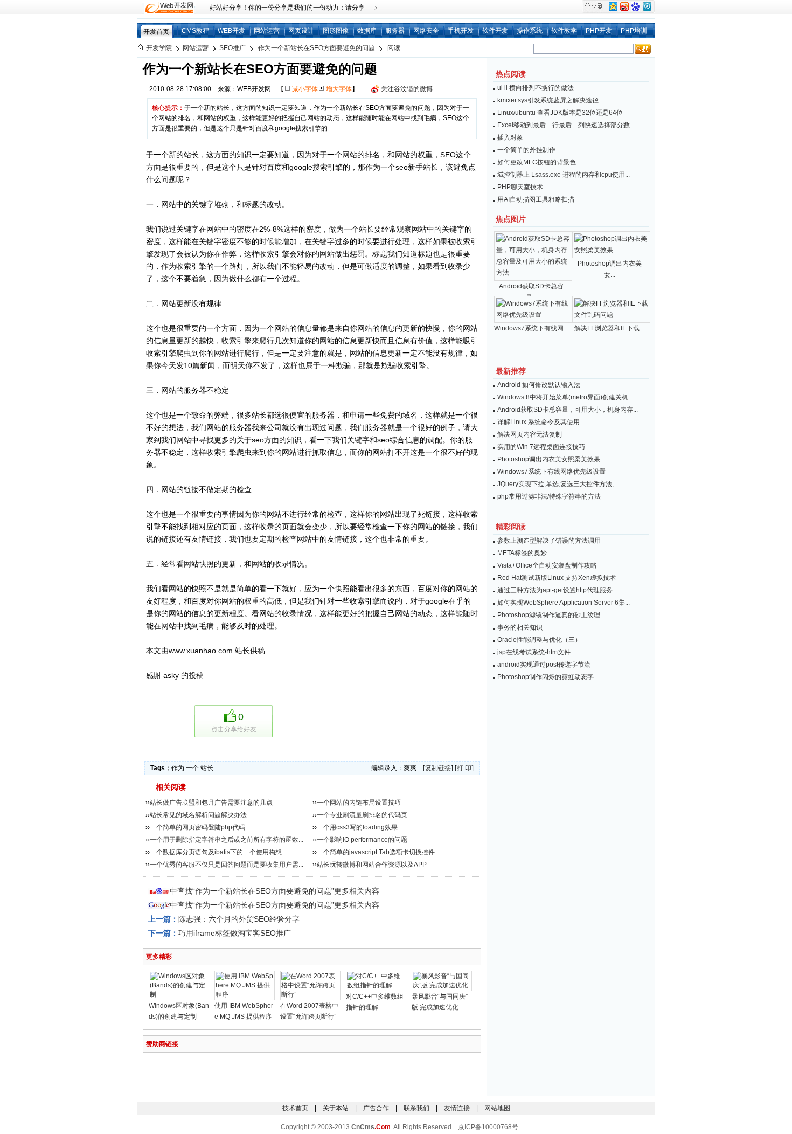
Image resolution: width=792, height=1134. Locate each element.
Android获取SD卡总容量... (531, 291)
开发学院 (159, 48)
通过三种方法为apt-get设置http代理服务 (555, 590)
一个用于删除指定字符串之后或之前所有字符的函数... (226, 839)
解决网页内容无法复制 (529, 434)
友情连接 (457, 1108)
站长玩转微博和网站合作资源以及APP (372, 864)
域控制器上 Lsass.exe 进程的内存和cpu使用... (563, 174)
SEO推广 (232, 48)
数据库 (367, 30)
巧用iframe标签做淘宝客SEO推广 (234, 933)
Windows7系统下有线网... (531, 328)
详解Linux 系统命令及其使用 (538, 422)
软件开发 (495, 30)
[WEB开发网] (168, 7)
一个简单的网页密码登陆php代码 (197, 827)
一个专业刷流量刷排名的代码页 (362, 815)
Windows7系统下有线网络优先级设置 (551, 471)
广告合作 (376, 1108)
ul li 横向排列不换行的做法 (535, 88)
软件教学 (564, 30)
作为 (177, 768)
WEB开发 (231, 30)
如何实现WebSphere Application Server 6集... (563, 602)
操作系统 (530, 30)
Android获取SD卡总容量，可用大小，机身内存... (567, 409)
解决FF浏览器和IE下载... (609, 328)
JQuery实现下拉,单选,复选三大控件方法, (555, 484)
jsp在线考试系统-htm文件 (534, 652)
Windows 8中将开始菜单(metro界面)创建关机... (565, 397)
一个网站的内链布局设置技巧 (359, 802)
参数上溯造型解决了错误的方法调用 (549, 540)
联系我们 (416, 1108)
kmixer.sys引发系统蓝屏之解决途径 (548, 100)
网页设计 (301, 30)
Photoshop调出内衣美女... (610, 269)
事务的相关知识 (520, 627)
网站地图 (497, 1108)
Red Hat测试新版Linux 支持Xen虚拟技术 (556, 578)
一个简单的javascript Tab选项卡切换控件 (376, 852)
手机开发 (461, 30)
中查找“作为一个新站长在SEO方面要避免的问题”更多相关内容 (274, 891)
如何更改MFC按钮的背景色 (536, 162)
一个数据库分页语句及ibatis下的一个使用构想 (216, 852)
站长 (206, 768)
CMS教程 (195, 30)
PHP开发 (599, 30)
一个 (192, 768)
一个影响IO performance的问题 (362, 839)
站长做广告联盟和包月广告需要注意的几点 (211, 802)
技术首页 (295, 1108)
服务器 (395, 30)
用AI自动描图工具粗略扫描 (535, 199)
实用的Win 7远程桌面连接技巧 (541, 447)
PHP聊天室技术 (520, 187)
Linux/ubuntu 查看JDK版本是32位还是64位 (560, 112)
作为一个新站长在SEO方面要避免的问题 (316, 48)
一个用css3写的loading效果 (357, 827)
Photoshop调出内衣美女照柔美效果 (548, 459)
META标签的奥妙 (522, 553)
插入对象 (510, 137)
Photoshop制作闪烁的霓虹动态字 (545, 677)
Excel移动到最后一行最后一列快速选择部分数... (566, 125)
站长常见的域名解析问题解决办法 (198, 815)
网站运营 (267, 30)
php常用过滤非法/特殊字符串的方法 (549, 496)
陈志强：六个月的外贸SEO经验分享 (239, 919)
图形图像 (336, 30)
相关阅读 (171, 787)
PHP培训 (634, 30)
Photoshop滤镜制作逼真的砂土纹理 (548, 615)
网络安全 (426, 30)
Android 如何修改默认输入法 (538, 385)
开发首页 (156, 32)
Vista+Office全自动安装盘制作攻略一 (550, 565)
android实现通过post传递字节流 (543, 664)
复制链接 (438, 768)
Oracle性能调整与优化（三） (539, 640)
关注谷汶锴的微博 (407, 89)
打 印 (464, 768)
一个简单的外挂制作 (526, 150)
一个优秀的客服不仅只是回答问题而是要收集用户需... (226, 864)
